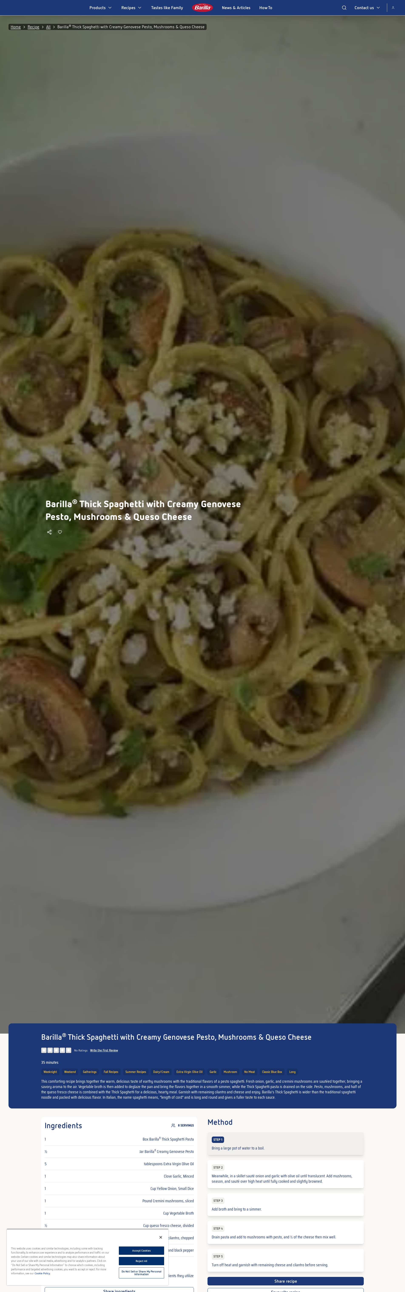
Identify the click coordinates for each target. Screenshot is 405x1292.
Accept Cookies (141, 1250)
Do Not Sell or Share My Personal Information (141, 1273)
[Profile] (393, 7)
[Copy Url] (49, 532)
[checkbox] (285, 1143)
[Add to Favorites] (60, 532)
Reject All (141, 1261)
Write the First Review (104, 1050)
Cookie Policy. (42, 1273)
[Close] (160, 1237)
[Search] (344, 7)
